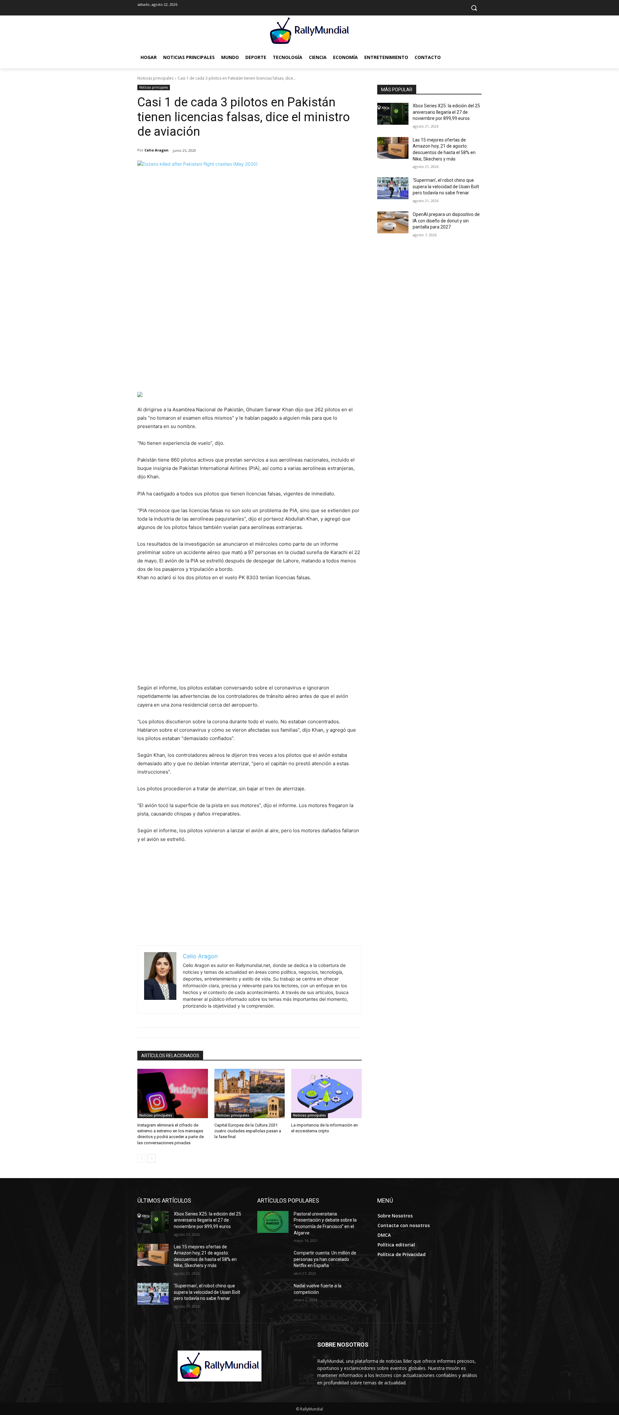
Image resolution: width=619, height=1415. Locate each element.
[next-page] (152, 1158)
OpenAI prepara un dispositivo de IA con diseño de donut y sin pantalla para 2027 (446, 220)
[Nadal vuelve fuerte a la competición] (273, 1294)
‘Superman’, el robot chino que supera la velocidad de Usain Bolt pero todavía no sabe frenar (446, 186)
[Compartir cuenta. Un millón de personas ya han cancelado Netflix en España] (273, 1261)
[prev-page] (141, 1158)
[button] (474, 7)
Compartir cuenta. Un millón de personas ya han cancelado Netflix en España (325, 1259)
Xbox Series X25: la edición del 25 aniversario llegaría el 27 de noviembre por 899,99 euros (446, 112)
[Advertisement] (249, 343)
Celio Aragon (156, 150)
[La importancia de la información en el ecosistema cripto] (326, 1093)
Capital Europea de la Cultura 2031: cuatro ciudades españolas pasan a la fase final (247, 1131)
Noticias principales (155, 78)
